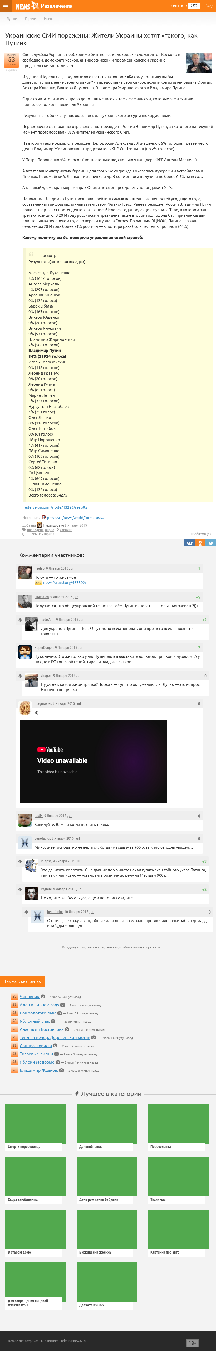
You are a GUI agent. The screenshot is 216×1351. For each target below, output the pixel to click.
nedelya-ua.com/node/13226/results (54, 506)
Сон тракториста (36, 1045)
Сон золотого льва (38, 1012)
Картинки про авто (164, 1252)
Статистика (50, 1341)
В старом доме (19, 1252)
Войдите (69, 946)
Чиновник (30, 996)
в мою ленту (179, 6)
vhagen (46, 675)
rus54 (39, 816)
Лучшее (13, 19)
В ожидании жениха (95, 1252)
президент (35, 530)
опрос (49, 530)
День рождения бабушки (98, 1199)
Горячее (31, 19)
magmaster (43, 703)
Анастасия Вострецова (41, 1029)
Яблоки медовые (37, 1061)
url (72, 568)
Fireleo (40, 568)
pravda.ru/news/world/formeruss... (75, 517)
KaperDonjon (44, 647)
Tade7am (48, 619)
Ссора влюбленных (23, 1199)
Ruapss (46, 861)
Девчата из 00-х (91, 1305)
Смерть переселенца (24, 1147)
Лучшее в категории (110, 1093)
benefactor (42, 838)
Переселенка (160, 1147)
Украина (66, 530)
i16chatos (42, 597)
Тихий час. (158, 1199)
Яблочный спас (35, 1020)
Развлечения (57, 6)
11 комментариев (40, 534)
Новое (49, 19)
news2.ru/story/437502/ (64, 582)
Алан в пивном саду (39, 1004)
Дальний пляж (90, 1147)
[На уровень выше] (20, 620)
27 (37, 582)
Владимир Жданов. (39, 1070)
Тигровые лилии (36, 1053)
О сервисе (31, 1341)
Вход (209, 5)
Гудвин (46, 889)
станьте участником (101, 946)
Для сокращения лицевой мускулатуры (28, 1303)
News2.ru (15, 1341)
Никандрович (53, 525)
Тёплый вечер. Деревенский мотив (55, 1037)
